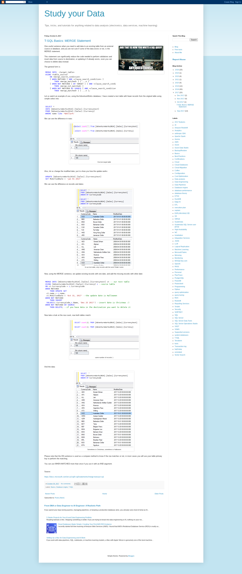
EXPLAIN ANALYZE (182, 213)
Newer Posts (50, 494)
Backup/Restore (181, 151)
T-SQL (71, 487)
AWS (176, 142)
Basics (53, 487)
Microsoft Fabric (181, 252)
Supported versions (182, 332)
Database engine (62, 487)
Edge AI (178, 202)
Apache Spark (180, 136)
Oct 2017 (180, 102)
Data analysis (180, 179)
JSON (177, 241)
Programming (180, 287)
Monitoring (179, 258)
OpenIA (177, 264)
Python (177, 289)
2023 (177, 76)
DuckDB (178, 199)
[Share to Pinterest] (86, 483)
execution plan (180, 208)
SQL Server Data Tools (183, 321)
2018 (177, 89)
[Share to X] (81, 483)
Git (176, 216)
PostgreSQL (179, 278)
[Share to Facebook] (83, 483)
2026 (177, 70)
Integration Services (182, 238)
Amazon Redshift (181, 128)
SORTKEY (179, 312)
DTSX (177, 196)
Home (104, 494)
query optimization (182, 292)
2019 (177, 86)
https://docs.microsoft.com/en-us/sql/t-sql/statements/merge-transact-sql (74, 477)
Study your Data (74, 13)
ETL (176, 205)
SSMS (177, 329)
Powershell (179, 284)
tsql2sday (178, 349)
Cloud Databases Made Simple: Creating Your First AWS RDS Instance (85, 524)
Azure (177, 145)
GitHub (177, 219)
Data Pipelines (180, 185)
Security (178, 309)
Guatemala (179, 222)
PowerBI (178, 281)
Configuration (180, 173)
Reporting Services (182, 304)
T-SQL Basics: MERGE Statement (67, 40)
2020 (177, 83)
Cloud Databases (181, 165)
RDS (176, 298)
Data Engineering (181, 182)
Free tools (178, 50)
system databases (181, 335)
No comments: (66, 484)
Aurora (177, 139)
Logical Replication (182, 247)
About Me (178, 53)
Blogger (131, 556)
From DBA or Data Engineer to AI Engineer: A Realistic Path (72, 506)
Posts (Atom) (59, 498)
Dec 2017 (181, 95)
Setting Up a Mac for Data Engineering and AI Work (65, 538)
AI (175, 125)
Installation (179, 235)
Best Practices (180, 156)
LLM (176, 244)
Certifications (180, 159)
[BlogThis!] (78, 483)
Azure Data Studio (182, 148)
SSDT (177, 326)
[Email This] (75, 483)
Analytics (178, 131)
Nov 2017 (181, 99)
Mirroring (178, 255)
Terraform (178, 341)
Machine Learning (182, 250)
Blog (176, 47)
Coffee (177, 171)
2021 (177, 80)
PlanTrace (178, 275)
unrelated (178, 352)
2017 (177, 93)
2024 (177, 73)
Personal (178, 272)
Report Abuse (179, 59)
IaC (176, 232)
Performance (179, 270)
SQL (176, 315)
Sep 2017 (181, 111)
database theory (181, 193)
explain (177, 210)
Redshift (178, 301)
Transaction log (180, 346)
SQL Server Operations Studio (186, 324)
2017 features (180, 122)
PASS (177, 267)
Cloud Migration (181, 168)
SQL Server (179, 318)
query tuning (179, 295)
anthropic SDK (180, 133)
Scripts (177, 307)
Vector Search (180, 355)
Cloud (177, 162)
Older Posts (159, 494)
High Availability (181, 230)
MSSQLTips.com (181, 261)
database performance (183, 191)
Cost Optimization (181, 176)
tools (176, 344)
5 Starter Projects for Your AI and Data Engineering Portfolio (69, 518)
